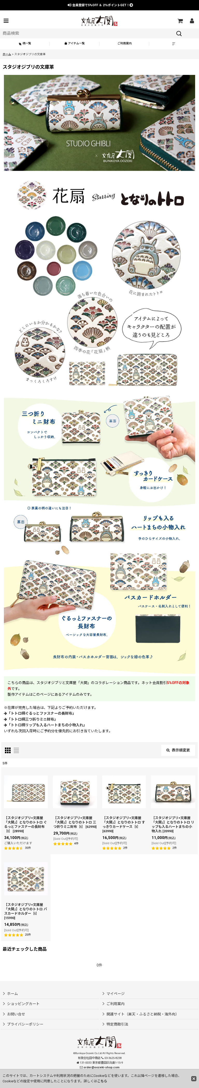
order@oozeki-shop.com (101, 1067)
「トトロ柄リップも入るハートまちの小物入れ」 (47, 725)
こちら (102, 1081)
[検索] (179, 33)
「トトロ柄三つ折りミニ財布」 (32, 719)
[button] (6, 21)
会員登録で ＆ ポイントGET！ (101, 5)
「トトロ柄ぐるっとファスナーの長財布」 (41, 713)
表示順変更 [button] (181, 750)
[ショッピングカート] (179, 21)
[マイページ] (191, 21)
